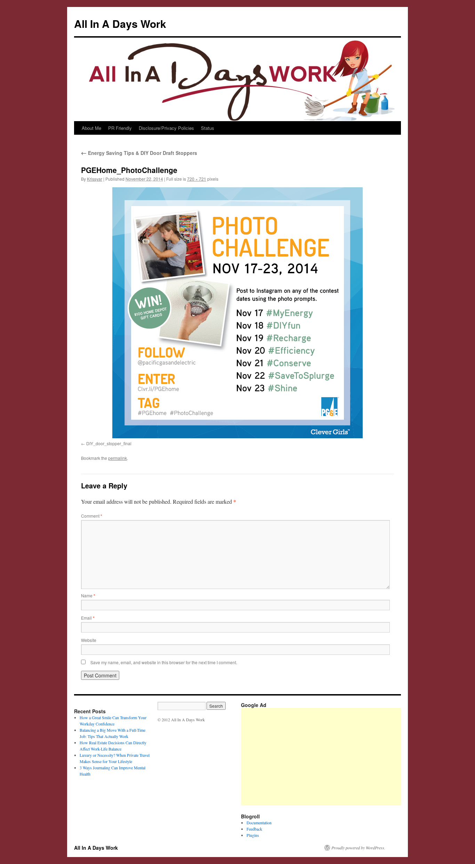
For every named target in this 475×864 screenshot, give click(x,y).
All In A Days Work (120, 23)
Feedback (254, 829)
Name (88, 595)
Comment (91, 516)
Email (88, 618)
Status (207, 128)
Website (88, 640)
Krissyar (94, 179)
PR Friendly (120, 128)
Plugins (253, 835)
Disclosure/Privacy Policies (166, 128)
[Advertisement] (358, 757)
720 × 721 (196, 179)
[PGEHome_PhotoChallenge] (237, 312)
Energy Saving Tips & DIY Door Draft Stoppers (139, 152)
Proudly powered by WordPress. (358, 847)
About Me (91, 128)
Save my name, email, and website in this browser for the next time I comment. (163, 662)
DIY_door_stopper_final (108, 443)
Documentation (259, 822)
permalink (117, 458)
